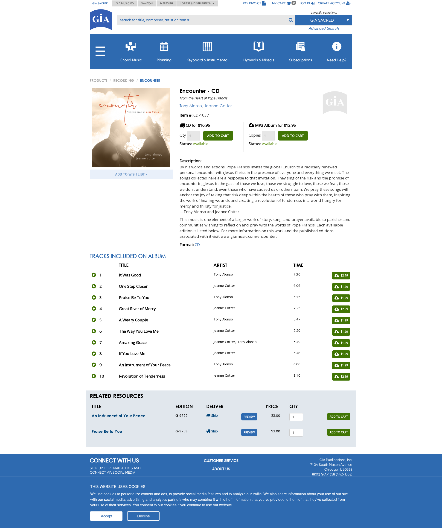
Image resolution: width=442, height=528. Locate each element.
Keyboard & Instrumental (207, 60)
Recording (123, 80)
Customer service (221, 460)
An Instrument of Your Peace (118, 416)
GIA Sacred (100, 3)
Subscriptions (300, 60)
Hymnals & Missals (258, 60)
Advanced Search (324, 28)
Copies (255, 135)
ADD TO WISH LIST (130, 174)
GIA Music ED (125, 3)
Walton (147, 3)
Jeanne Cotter (218, 105)
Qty (183, 135)
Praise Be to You (107, 431)
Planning (164, 60)
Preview (249, 416)
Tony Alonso (191, 105)
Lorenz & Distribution (196, 3)
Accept (106, 516)
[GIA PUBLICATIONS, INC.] (101, 19)
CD (197, 244)
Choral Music (131, 60)
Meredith (166, 3)
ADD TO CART (218, 135)
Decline (143, 516)
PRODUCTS (99, 80)
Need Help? (336, 60)
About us (221, 469)
